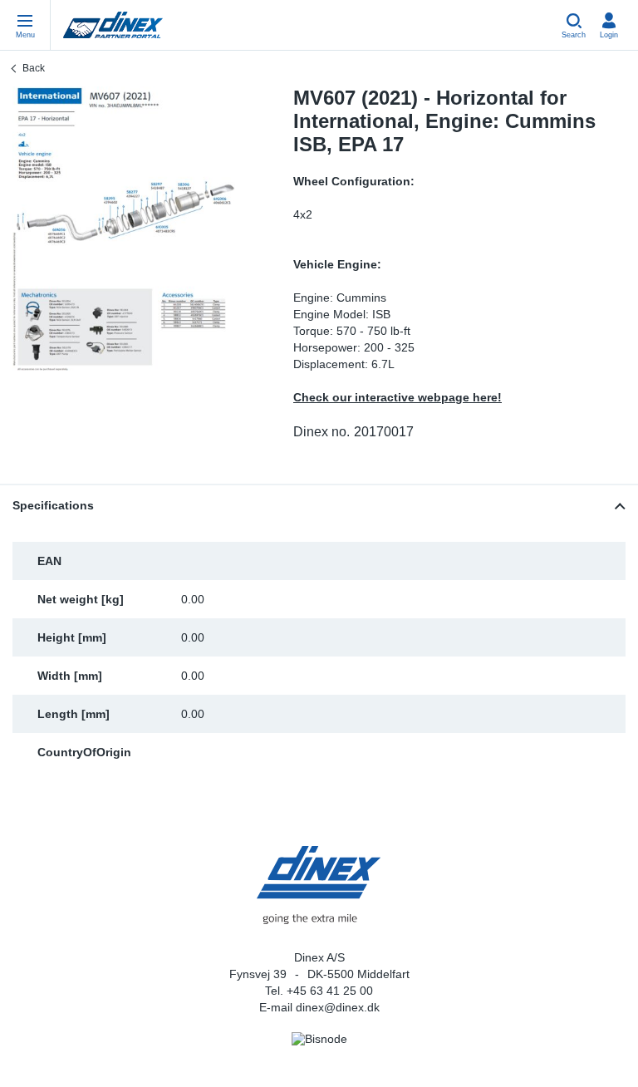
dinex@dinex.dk (338, 1007)
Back (33, 68)
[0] (123, 228)
